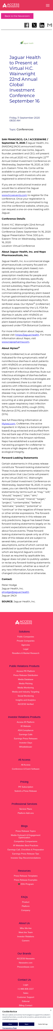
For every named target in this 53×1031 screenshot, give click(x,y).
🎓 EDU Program (26, 884)
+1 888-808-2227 (26, 989)
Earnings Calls (25, 734)
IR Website (26, 726)
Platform (26, 906)
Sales (25, 993)
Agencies (25, 645)
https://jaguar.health (27, 334)
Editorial (25, 1001)
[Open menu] (47, 5)
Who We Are (26, 928)
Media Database (25, 679)
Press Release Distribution (25, 675)
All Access (25, 765)
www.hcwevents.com (14, 195)
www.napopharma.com (15, 341)
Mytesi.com (8, 423)
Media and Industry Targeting (25, 692)
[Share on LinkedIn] (42, 25)
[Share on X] (34, 25)
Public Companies (25, 636)
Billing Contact (25, 1005)
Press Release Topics (26, 831)
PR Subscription (25, 787)
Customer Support (25, 997)
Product (25, 902)
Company (25, 910)
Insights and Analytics (26, 700)
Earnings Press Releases (25, 738)
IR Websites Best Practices (25, 845)
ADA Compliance (25, 730)
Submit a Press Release (25, 791)
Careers (25, 940)
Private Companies (25, 641)
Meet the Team (26, 932)
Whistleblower (25, 747)
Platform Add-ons (26, 813)
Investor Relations (25, 936)
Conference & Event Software (25, 769)
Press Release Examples (25, 880)
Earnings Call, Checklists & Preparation (26, 849)
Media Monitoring (26, 687)
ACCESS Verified (26, 704)
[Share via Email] (49, 25)
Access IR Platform (25, 722)
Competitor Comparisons (25, 841)
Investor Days (25, 742)
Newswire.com (25, 962)
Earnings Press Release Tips (25, 854)
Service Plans (25, 809)
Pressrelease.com (25, 967)
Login (25, 985)
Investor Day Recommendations (26, 858)
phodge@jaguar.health (15, 592)
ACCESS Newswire (26, 958)
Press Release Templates (26, 876)
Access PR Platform (25, 671)
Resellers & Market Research (25, 653)
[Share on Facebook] (26, 25)
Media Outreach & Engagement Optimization (25, 836)
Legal (25, 649)
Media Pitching (26, 683)
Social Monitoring (26, 696)
